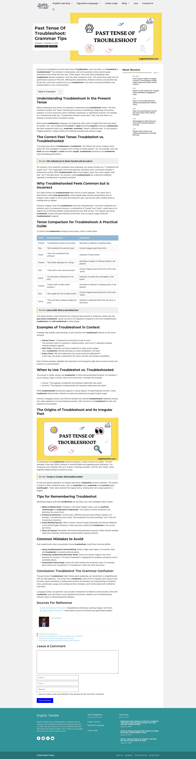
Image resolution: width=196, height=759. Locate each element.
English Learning (61, 3)
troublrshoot (79, 636)
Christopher (38, 43)
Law (136, 3)
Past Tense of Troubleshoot (48, 636)
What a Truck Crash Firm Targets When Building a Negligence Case (146, 92)
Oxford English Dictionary (52, 611)
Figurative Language (87, 3)
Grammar (53, 46)
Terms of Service (141, 755)
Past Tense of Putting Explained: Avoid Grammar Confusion (59, 640)
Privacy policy (154, 755)
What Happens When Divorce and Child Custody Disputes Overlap (144, 123)
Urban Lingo (111, 3)
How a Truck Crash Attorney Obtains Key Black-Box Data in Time (145, 102)
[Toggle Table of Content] (59, 92)
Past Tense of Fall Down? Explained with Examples (56, 638)
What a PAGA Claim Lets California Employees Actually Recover (144, 133)
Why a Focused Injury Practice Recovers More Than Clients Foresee (145, 113)
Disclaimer (129, 755)
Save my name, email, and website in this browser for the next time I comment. (71, 694)
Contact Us (147, 3)
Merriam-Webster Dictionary (53, 608)
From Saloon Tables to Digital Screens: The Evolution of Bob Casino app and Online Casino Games (145, 81)
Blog (124, 3)
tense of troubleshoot (66, 636)
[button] (54, 9)
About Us (119, 755)
